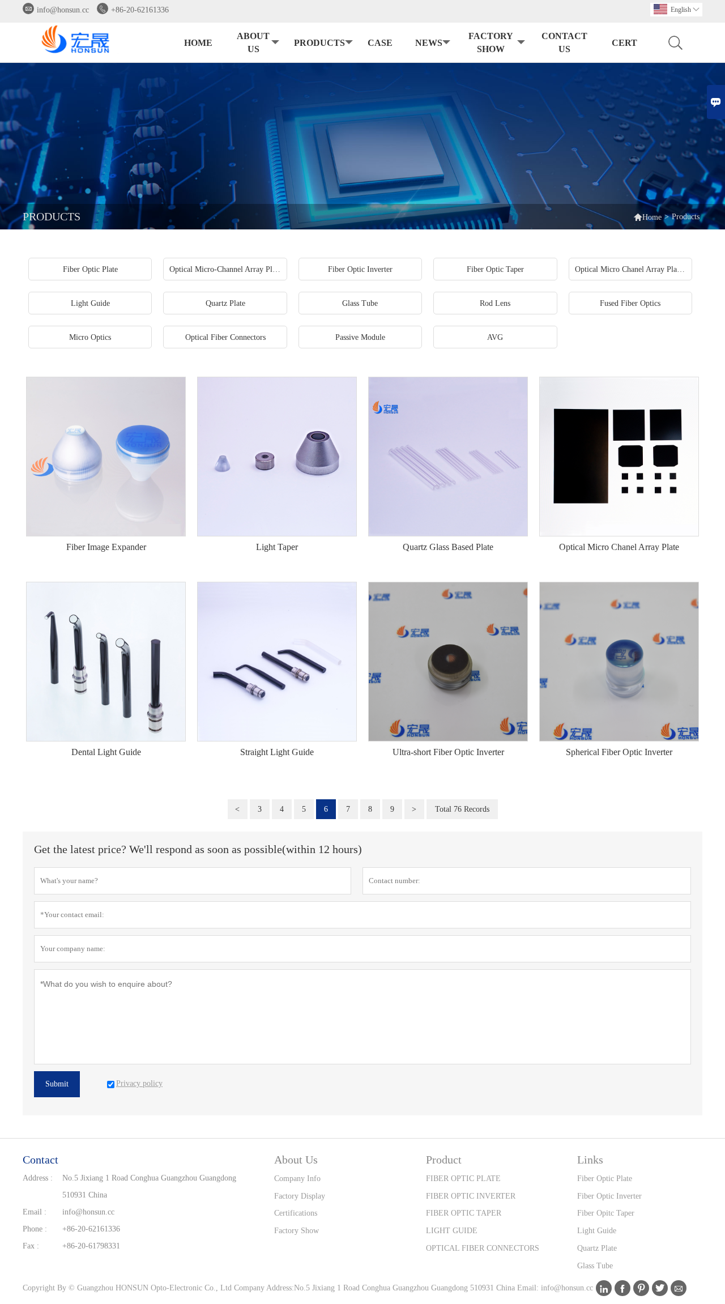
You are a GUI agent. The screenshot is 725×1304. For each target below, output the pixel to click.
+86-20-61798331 (91, 1246)
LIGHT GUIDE (451, 1230)
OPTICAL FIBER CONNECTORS (482, 1248)
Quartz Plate (597, 1248)
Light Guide (596, 1230)
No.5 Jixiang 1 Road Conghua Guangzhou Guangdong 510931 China (149, 1186)
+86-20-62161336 (140, 10)
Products (319, 43)
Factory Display (299, 1196)
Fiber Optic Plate (604, 1178)
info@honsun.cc (63, 10)
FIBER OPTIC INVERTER (470, 1196)
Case (380, 43)
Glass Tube (595, 1266)
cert (624, 43)
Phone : (35, 1229)
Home (198, 43)
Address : (38, 1178)
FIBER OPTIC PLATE (463, 1178)
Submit (57, 1084)
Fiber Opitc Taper (605, 1213)
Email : (34, 1212)
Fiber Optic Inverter (609, 1196)
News (428, 43)
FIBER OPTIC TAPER (463, 1213)
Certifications (295, 1213)
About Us (253, 42)
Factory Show (490, 42)
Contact (40, 1159)
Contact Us (564, 42)
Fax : (31, 1246)
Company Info (297, 1178)
